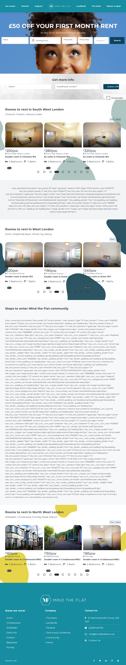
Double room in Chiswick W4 (20, 157)
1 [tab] (38, 172)
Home (49, 642)
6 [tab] (69, 172)
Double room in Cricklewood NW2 (23, 559)
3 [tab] (50, 172)
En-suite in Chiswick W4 (57, 157)
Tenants (25, 6)
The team (96, 6)
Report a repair (114, 6)
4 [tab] (56, 172)
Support (38, 6)
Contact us (94, 640)
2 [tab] (44, 172)
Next (118, 119)
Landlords (81, 6)
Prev (112, 119)
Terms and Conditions (58, 632)
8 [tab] (81, 172)
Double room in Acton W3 (19, 276)
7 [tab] (75, 172)
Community (52, 637)
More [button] (9, 168)
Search (117, 40)
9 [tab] (87, 172)
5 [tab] (63, 172)
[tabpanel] (24, 146)
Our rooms (10, 6)
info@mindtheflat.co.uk (102, 634)
